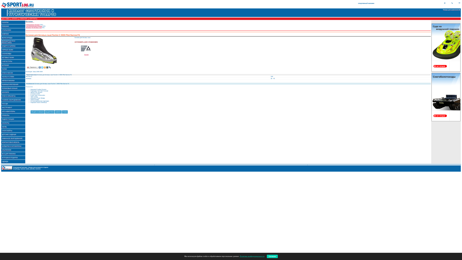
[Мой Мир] (47, 67)
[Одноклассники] (45, 67)
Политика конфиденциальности (252, 256)
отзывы (65, 112)
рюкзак (32, 168)
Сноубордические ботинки (34, 26)
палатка (38, 168)
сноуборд (16, 168)
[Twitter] (42, 67)
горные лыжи (24, 168)
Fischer (86, 54)
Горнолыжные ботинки (33, 24)
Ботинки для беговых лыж (34, 27)
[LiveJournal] (50, 67)
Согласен (272, 256)
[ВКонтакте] (39, 67)
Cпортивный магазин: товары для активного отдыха (30, 167)
